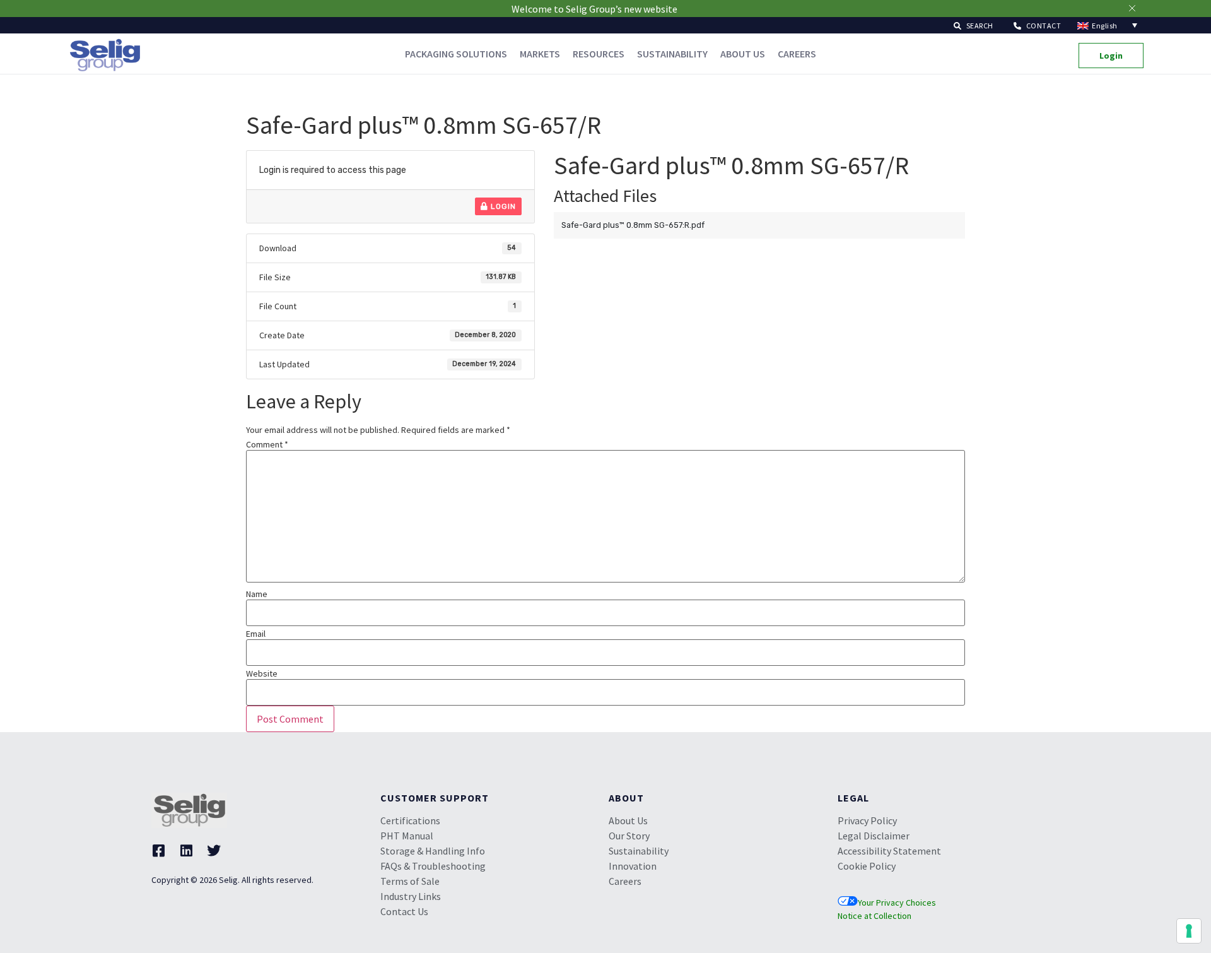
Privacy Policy (867, 820)
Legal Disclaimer (874, 835)
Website (262, 673)
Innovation (633, 866)
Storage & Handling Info (432, 850)
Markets (540, 53)
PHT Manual (406, 835)
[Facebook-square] (158, 851)
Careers (797, 53)
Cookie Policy (867, 866)
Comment (267, 444)
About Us (742, 53)
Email (256, 633)
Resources (598, 53)
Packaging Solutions (456, 53)
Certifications (410, 820)
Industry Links (410, 896)
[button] (973, 25)
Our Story (629, 835)
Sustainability (672, 53)
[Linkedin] (186, 851)
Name (256, 593)
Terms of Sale (410, 881)
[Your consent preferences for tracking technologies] (1189, 931)
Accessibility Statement (889, 850)
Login (502, 206)
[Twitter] (214, 851)
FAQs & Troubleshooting (433, 866)
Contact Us (404, 911)
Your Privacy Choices (897, 902)
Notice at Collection (874, 915)
